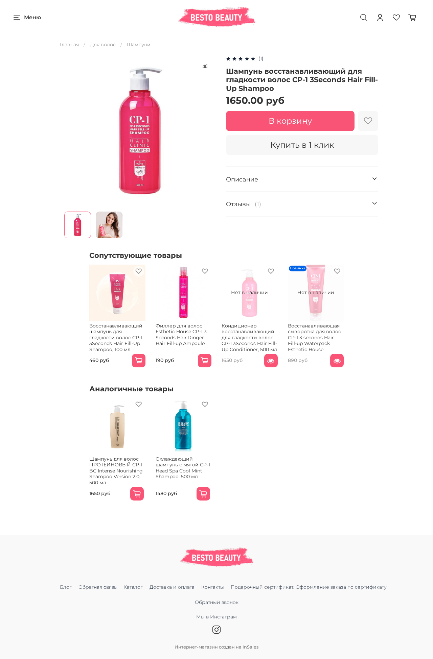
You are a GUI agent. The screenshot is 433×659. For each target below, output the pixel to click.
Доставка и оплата (172, 587)
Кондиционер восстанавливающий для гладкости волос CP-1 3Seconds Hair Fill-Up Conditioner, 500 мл (249, 337)
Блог (66, 587)
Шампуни (139, 45)
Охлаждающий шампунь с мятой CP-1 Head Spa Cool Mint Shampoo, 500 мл (183, 468)
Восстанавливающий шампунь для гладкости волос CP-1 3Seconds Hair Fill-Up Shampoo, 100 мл (115, 337)
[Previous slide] (74, 131)
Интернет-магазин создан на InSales (216, 647)
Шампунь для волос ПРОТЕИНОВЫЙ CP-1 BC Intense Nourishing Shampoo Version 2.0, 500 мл (116, 471)
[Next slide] (207, 131)
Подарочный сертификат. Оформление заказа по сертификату (309, 587)
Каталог (133, 587)
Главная (69, 45)
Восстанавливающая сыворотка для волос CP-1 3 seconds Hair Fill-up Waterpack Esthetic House (314, 337)
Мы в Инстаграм (216, 617)
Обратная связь (97, 587)
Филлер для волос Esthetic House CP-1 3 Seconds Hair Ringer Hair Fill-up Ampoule (181, 334)
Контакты (212, 587)
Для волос (103, 45)
